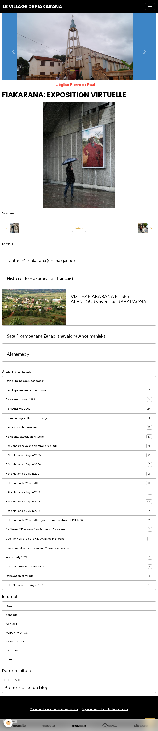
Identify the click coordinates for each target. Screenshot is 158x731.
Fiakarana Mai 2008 (78, 409)
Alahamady (18, 354)
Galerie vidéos (15, 641)
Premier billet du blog (26, 687)
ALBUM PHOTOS (17, 632)
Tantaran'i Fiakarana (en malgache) (41, 260)
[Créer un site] (17, 725)
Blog (9, 606)
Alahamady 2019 (78, 557)
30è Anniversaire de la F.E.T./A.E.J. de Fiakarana (78, 539)
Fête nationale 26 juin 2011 (78, 483)
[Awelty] (110, 725)
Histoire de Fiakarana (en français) (40, 278)
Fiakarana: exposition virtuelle (78, 436)
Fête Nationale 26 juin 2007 (78, 474)
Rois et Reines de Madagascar (78, 381)
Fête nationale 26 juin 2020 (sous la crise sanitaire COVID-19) (78, 520)
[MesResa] (79, 725)
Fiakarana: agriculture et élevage (78, 418)
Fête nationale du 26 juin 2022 (78, 566)
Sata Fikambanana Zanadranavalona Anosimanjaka (56, 336)
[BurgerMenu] (150, 6)
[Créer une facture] (140, 725)
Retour (79, 228)
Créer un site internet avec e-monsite (54, 709)
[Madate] (48, 725)
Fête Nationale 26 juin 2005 (78, 455)
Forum (10, 659)
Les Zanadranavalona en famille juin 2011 (78, 446)
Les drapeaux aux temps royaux (78, 390)
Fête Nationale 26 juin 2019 (78, 511)
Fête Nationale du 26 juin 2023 (78, 585)
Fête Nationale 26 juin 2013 (78, 492)
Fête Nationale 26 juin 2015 (78, 501)
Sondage (12, 615)
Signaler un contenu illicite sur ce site (105, 709)
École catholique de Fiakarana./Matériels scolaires (78, 548)
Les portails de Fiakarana (78, 427)
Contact (11, 623)
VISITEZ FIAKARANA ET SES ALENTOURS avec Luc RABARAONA (108, 299)
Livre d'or (12, 650)
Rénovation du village (78, 576)
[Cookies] (8, 723)
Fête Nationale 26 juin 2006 (78, 464)
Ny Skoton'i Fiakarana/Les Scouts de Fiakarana (78, 529)
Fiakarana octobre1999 (78, 399)
